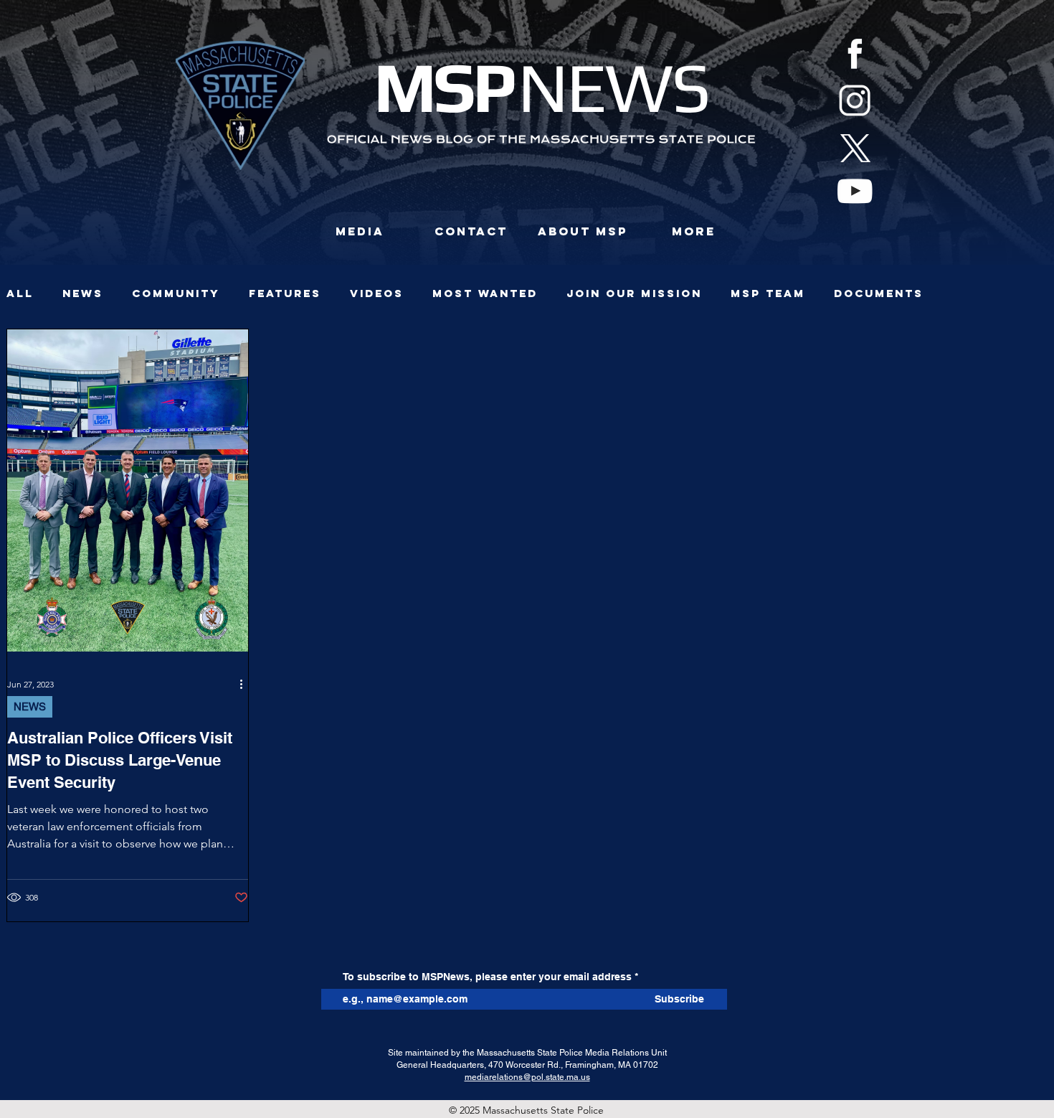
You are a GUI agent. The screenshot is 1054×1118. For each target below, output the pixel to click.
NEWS (30, 706)
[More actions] (246, 683)
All (20, 293)
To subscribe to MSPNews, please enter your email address (487, 977)
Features (285, 293)
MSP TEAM (768, 293)
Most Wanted (485, 293)
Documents (879, 293)
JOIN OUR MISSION (634, 293)
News (82, 293)
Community (176, 293)
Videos (377, 293)
